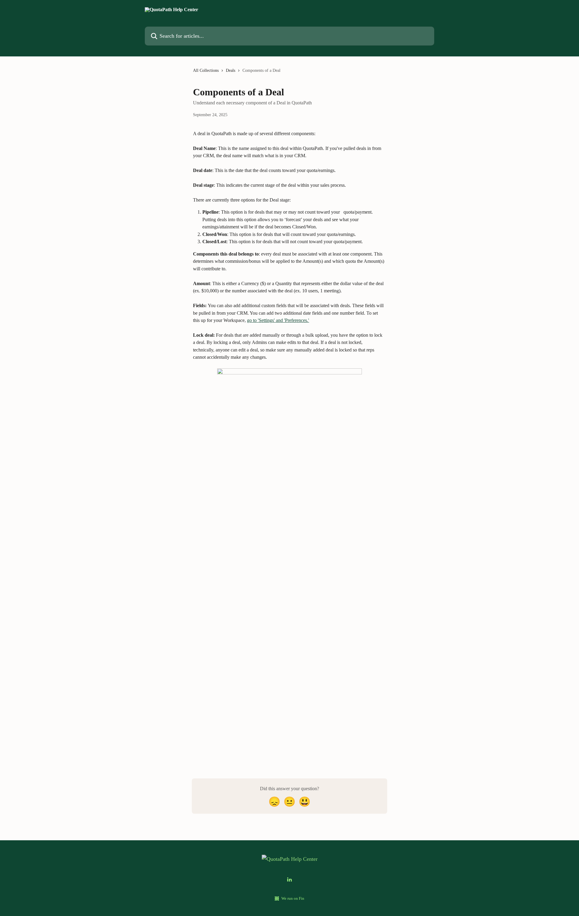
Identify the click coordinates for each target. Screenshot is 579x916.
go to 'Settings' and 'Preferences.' (278, 320)
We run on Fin (292, 898)
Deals (230, 70)
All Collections (206, 70)
